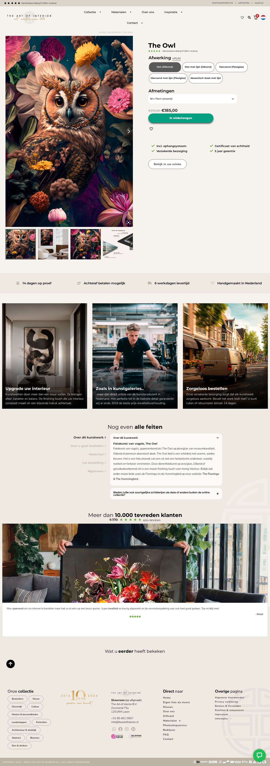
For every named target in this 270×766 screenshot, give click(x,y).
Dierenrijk (114, 32)
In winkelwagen (181, 118)
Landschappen (19, 722)
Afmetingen (161, 90)
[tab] (54, 437)
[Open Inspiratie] (182, 12)
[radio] (165, 67)
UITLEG (176, 58)
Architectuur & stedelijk (24, 730)
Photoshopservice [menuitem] (175, 725)
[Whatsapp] (114, 729)
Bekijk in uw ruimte (167, 164)
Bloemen (34, 737)
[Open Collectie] (100, 12)
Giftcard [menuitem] (168, 716)
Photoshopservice (222, 3)
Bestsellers (17, 698)
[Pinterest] (133, 729)
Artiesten (244, 3)
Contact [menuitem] (168, 739)
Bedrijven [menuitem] (169, 730)
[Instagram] (127, 729)
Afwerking (164, 57)
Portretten (41, 722)
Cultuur (35, 706)
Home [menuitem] (167, 697)
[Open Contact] (142, 23)
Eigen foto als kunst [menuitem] (176, 702)
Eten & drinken (19, 745)
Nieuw (36, 698)
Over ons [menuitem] (169, 711)
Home (102, 32)
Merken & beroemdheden (25, 714)
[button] (249, 17)
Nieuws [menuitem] (168, 707)
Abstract (16, 737)
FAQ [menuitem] (166, 734)
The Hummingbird (127, 479)
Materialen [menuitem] (170, 720)
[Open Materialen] (131, 12)
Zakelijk (259, 3)
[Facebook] (120, 729)
